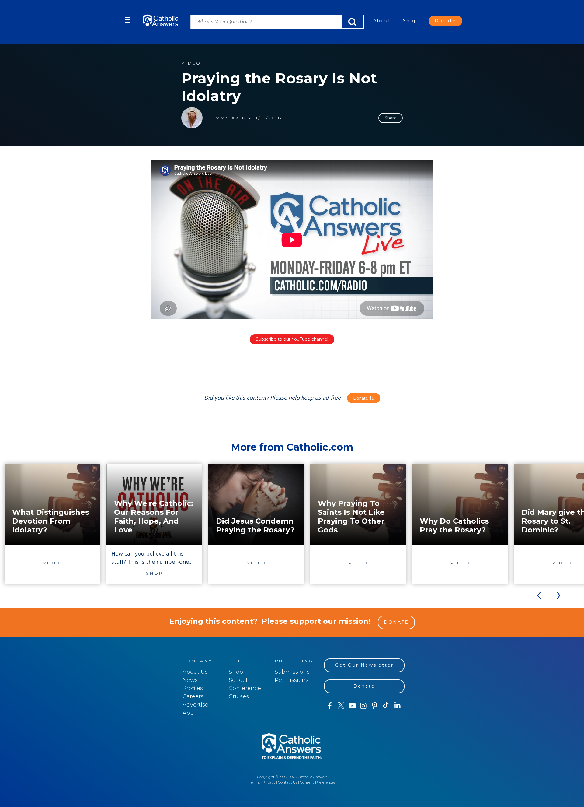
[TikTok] (385, 705)
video (191, 63)
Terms (254, 782)
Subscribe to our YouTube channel (292, 339)
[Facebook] (329, 705)
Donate (445, 20)
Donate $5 (363, 398)
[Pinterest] (374, 705)
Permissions (291, 680)
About (382, 20)
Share (390, 118)
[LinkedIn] (397, 705)
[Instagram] (363, 705)
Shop (410, 20)
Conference (245, 688)
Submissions (292, 671)
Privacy (268, 782)
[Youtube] (352, 705)
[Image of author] (192, 117)
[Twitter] (340, 705)
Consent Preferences (317, 782)
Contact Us (287, 782)
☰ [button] (127, 20)
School (238, 680)
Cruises (239, 696)
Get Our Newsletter (364, 665)
